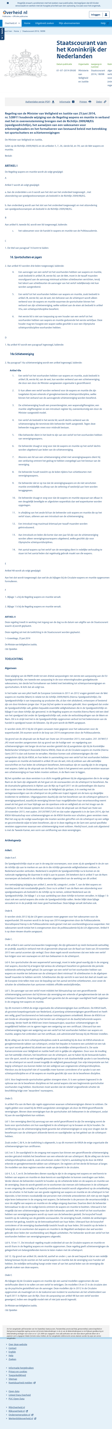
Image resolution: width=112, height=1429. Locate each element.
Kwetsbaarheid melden (20, 1382)
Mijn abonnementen (69, 23)
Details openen (2, 33)
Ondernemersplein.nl (19, 1414)
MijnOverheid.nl (17, 1407)
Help (11, 1355)
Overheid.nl (11, 24)
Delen (99, 101)
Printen (83, 101)
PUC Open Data (16, 1398)
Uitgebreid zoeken (44, 23)
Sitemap (13, 1378)
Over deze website (18, 1344)
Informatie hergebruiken (21, 1367)
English (12, 1351)
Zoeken (12, 1359)
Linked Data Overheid (20, 1395)
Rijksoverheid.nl (17, 1411)
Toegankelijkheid (17, 1375)
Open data (14, 1391)
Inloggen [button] (95, 14)
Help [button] (103, 23)
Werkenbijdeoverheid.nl (21, 1418)
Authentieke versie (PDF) (38, 102)
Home (27, 23)
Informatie (64, 101)
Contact (12, 1348)
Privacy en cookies (18, 1371)
